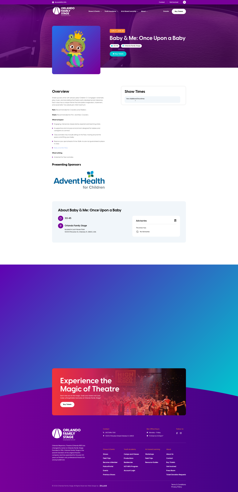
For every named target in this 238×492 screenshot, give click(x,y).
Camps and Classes (131, 454)
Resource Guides (151, 462)
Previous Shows (109, 475)
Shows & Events (109, 449)
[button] (118, 54)
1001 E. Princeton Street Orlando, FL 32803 (119, 436)
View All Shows (176, 283)
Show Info (83, 357)
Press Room (170, 471)
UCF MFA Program (131, 466)
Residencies (128, 462)
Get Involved (174, 2)
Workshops (149, 454)
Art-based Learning (152, 449)
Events (105, 471)
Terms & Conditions (178, 485)
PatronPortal (108, 466)
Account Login (129, 471)
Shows (105, 454)
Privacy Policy (176, 487)
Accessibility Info (60, 2)
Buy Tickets (179, 11)
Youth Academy (130, 449)
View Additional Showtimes (135, 99)
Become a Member (110, 462)
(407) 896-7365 (110, 432)
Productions (128, 458)
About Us (169, 454)
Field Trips (107, 458)
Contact (162, 2)
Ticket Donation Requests (176, 475)
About (168, 449)
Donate (166, 11)
